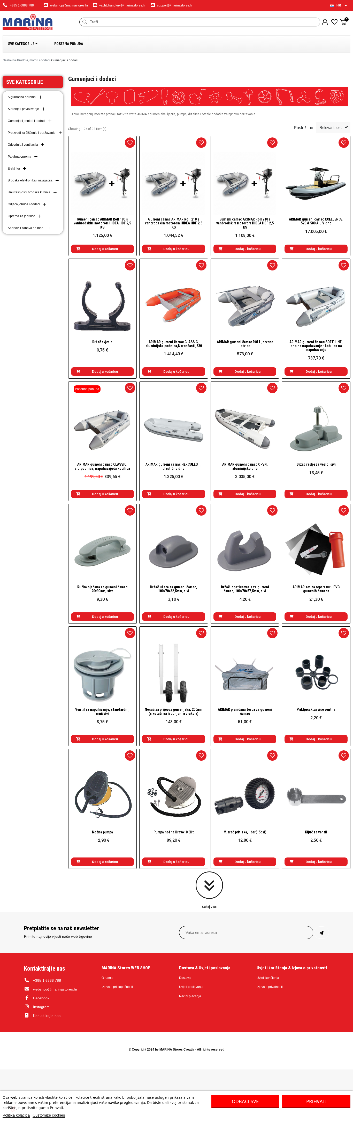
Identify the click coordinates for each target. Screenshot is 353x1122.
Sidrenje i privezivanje (23, 109)
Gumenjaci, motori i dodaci (26, 121)
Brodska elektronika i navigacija (30, 180)
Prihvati (316, 1101)
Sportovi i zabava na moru (26, 228)
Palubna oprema (19, 156)
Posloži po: (304, 128)
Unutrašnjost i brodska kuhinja (29, 192)
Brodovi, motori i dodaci (33, 60)
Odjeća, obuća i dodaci (24, 204)
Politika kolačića (16, 1115)
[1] (321, 932)
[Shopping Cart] (344, 22)
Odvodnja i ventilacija (23, 144)
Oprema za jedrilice (21, 216)
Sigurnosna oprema (22, 97)
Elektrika (14, 168)
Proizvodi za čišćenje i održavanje (32, 133)
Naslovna (9, 60)
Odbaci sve (245, 1101)
